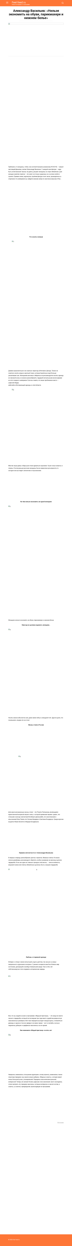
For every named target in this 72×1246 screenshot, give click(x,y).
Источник (60, 1122)
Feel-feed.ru (19, 2)
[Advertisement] (36, 71)
